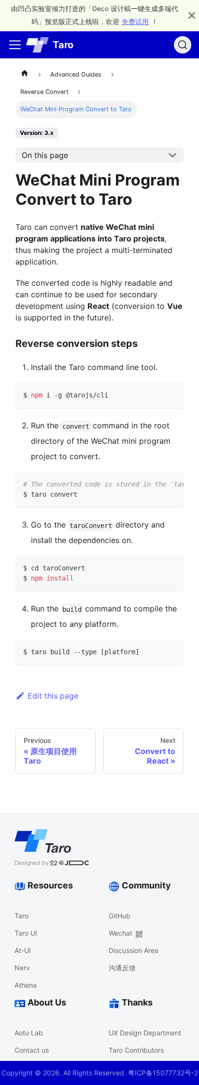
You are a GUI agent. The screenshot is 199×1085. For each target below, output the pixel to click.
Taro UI (25, 933)
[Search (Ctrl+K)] (182, 44)
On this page (45, 155)
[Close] (192, 15)
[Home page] (24, 74)
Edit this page (53, 696)
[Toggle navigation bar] (15, 45)
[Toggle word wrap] (154, 484)
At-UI (22, 950)
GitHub (119, 916)
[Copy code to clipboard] (172, 394)
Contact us (31, 1050)
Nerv (22, 968)
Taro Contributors (136, 1050)
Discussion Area (133, 950)
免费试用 (135, 22)
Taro (21, 916)
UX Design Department (145, 1033)
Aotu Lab (28, 1033)
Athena (25, 985)
